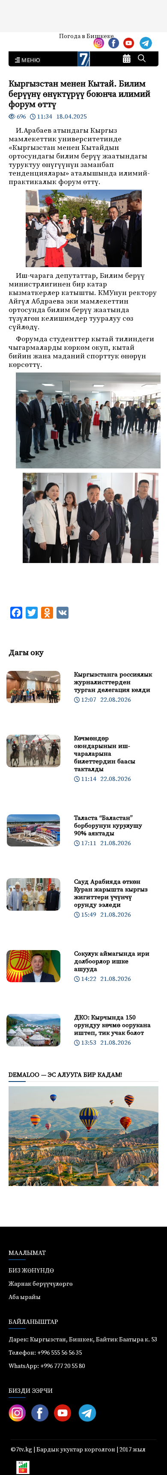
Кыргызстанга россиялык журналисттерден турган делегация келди (113, 682)
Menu (29, 60)
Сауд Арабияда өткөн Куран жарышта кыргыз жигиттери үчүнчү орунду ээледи (111, 893)
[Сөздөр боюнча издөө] (142, 59)
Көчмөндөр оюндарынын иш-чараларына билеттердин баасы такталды (104, 753)
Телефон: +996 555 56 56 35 (45, 1353)
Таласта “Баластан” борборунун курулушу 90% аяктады (108, 825)
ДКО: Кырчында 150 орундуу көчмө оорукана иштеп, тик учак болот (112, 1025)
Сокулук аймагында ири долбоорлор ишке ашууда (111, 961)
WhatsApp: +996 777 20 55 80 (47, 1366)
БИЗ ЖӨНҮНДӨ (31, 1271)
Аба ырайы (20, 39)
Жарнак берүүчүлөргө (41, 1284)
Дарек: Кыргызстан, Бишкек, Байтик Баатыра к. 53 (83, 1340)
